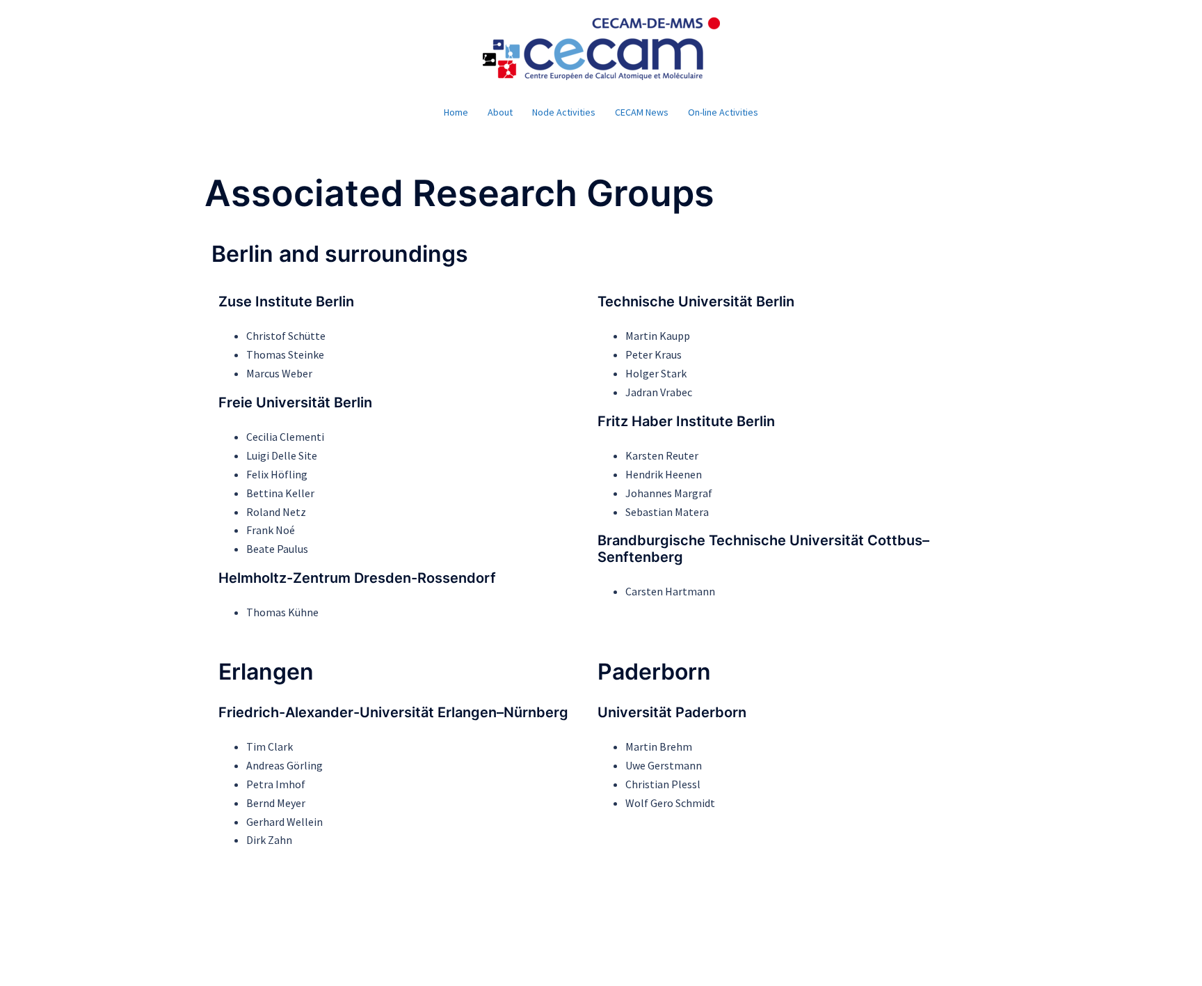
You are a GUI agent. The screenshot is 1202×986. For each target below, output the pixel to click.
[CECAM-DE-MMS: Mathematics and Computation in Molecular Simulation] (601, 52)
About (500, 112)
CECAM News (641, 112)
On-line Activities (723, 112)
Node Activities (563, 112)
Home (456, 112)
